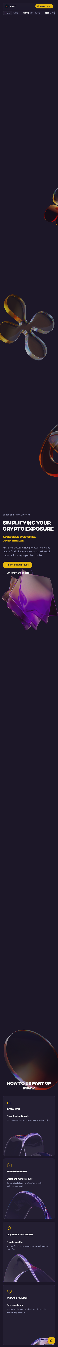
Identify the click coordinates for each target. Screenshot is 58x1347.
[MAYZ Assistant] (51, 1340)
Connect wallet (45, 6)
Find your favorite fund (17, 565)
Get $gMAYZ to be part (18, 573)
